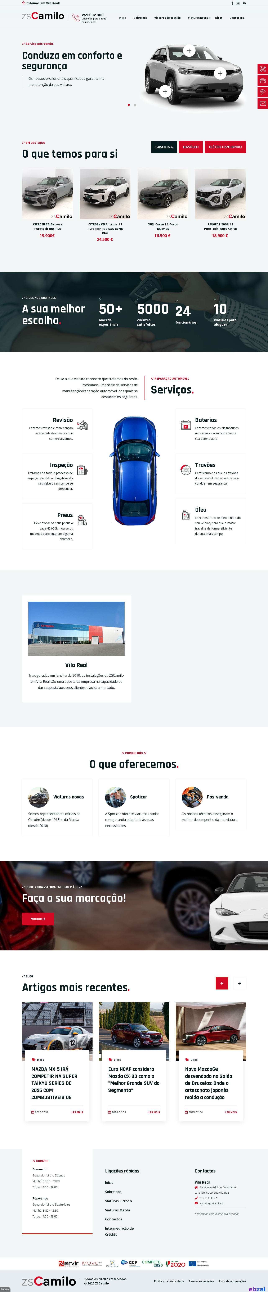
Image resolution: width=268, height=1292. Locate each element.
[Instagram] (238, 3)
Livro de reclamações (232, 1281)
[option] (134, 58)
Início (122, 18)
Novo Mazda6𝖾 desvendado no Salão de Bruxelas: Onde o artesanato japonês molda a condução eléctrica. (208, 1087)
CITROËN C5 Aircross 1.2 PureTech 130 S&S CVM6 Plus (105, 228)
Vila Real (76, 665)
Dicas (218, 18)
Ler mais (77, 1112)
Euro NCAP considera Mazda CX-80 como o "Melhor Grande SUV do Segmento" (134, 1080)
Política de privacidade (169, 1281)
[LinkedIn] (244, 3)
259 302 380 (93, 15)
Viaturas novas (198, 18)
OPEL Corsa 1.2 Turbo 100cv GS (162, 226)
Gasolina (164, 147)
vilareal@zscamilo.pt (212, 1203)
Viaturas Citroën (118, 1201)
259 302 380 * (208, 1198)
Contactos (237, 18)
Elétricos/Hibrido (225, 147)
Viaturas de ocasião (167, 18)
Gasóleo (191, 147)
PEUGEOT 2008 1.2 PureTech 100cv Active (220, 226)
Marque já (38, 919)
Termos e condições (201, 1281)
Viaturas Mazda (117, 1210)
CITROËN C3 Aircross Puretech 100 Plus (47, 226)
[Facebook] (232, 3)
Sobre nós (140, 18)
